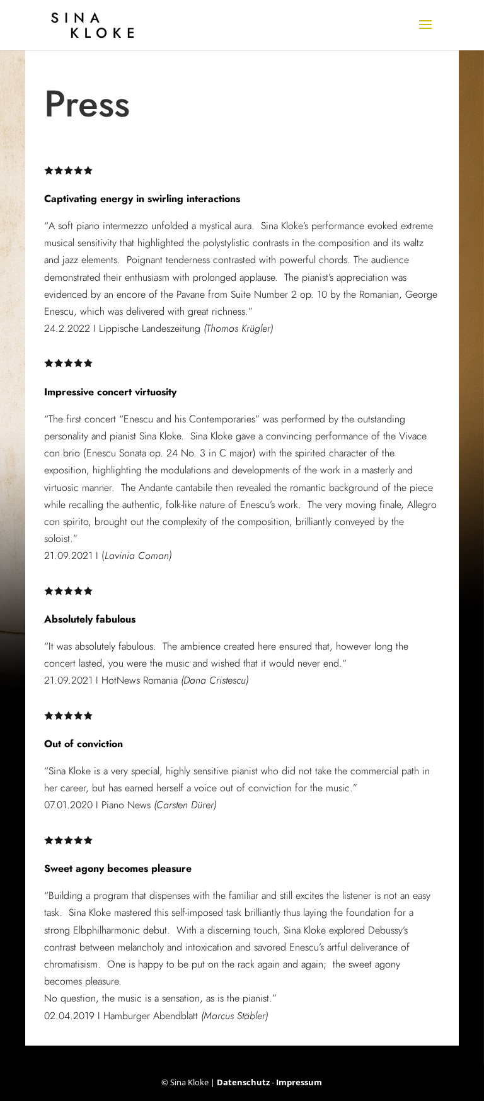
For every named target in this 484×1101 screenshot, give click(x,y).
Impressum (299, 1082)
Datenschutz (243, 1082)
